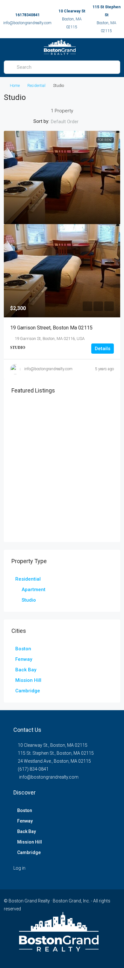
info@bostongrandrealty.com (27, 23)
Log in (19, 868)
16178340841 (27, 15)
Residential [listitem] (28, 579)
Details (102, 348)
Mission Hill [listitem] (28, 680)
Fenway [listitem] (23, 659)
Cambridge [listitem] (27, 691)
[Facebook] (56, 956)
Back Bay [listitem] (25, 670)
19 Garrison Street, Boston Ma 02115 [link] (51, 328)
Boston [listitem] (23, 649)
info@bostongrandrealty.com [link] (48, 369)
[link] (62, 177)
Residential (36, 85)
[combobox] (70, 121)
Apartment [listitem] (33, 589)
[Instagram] (68, 956)
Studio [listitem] (29, 600)
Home (15, 85)
